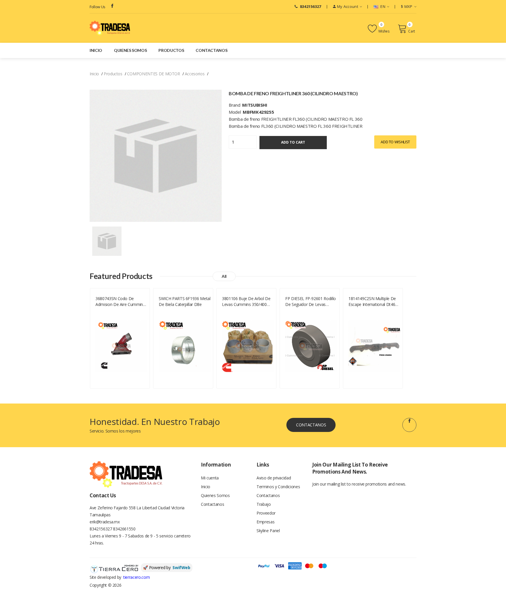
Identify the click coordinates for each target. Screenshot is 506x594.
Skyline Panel (268, 530)
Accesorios (195, 73)
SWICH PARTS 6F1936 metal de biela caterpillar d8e (185, 301)
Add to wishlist (395, 141)
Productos (171, 50)
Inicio (96, 50)
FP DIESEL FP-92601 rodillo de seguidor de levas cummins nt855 (310, 301)
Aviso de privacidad (274, 478)
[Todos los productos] (107, 241)
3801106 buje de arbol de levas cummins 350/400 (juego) (246, 301)
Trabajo (264, 504)
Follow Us (97, 6)
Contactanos (211, 50)
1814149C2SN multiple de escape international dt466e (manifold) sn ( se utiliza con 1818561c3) (374, 301)
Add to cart (293, 142)
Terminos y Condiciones (278, 486)
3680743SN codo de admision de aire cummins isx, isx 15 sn (120, 301)
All (224, 276)
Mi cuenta (210, 478)
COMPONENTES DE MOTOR (153, 73)
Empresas (265, 522)
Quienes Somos (130, 50)
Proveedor (266, 513)
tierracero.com (136, 577)
